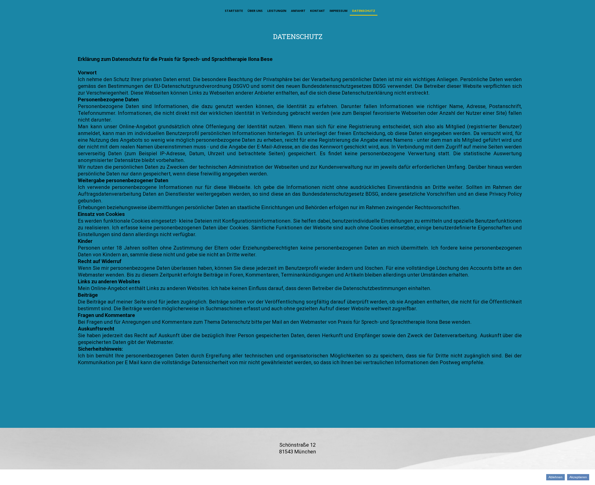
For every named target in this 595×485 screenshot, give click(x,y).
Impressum (338, 11)
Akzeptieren (578, 477)
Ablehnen (555, 477)
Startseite (234, 11)
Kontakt (317, 11)
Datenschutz (363, 11)
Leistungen (276, 11)
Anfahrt (298, 11)
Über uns (255, 11)
